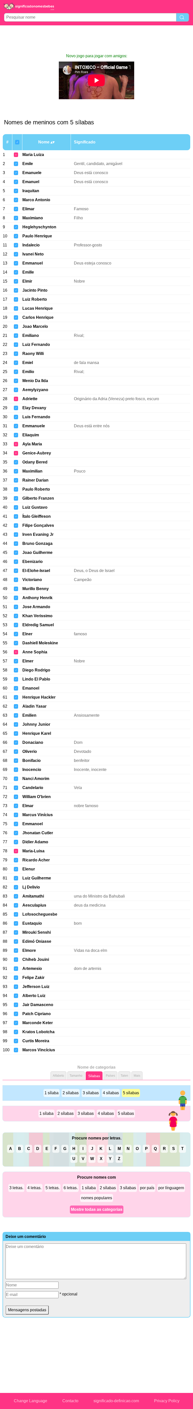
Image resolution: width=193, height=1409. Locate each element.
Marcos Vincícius (38, 1050)
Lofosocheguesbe (39, 914)
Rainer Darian (35, 480)
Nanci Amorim (35, 778)
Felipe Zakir (33, 977)
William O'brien (36, 797)
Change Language (30, 1401)
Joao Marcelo (35, 326)
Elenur (28, 869)
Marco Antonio (36, 200)
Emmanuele (33, 426)
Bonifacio (31, 760)
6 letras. (71, 1188)
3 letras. (16, 1188)
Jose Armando (36, 607)
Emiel (27, 362)
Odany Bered (34, 462)
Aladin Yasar (34, 706)
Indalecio (31, 245)
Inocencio (31, 769)
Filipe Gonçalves (38, 525)
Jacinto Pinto (34, 290)
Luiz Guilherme (36, 878)
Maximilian (32, 471)
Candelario (32, 788)
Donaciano (32, 742)
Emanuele (31, 173)
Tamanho (76, 1075)
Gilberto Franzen (38, 498)
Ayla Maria (32, 444)
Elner (27, 634)
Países (110, 1075)
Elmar (27, 806)
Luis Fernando (36, 417)
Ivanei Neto (33, 254)
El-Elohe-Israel (36, 570)
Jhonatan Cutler (37, 833)
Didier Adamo (35, 842)
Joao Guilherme (37, 552)
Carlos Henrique (38, 317)
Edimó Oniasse (36, 941)
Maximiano (32, 218)
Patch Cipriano (36, 1014)
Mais (137, 1075)
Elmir (27, 281)
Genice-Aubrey (36, 453)
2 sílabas (71, 1093)
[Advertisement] (96, 39)
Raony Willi (33, 353)
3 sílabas (91, 1093)
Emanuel (30, 182)
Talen (124, 1075)
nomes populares (96, 1198)
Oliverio (29, 751)
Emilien (29, 715)
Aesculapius (34, 905)
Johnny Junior (36, 724)
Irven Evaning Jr (38, 534)
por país (147, 1188)
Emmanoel (32, 824)
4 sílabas (111, 1093)
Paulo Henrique (37, 236)
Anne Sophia (34, 652)
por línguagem (171, 1188)
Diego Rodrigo (36, 670)
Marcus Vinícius (37, 815)
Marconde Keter (37, 1023)
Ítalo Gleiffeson (36, 516)
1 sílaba (51, 1093)
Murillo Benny (35, 589)
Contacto (70, 1401)
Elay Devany (34, 408)
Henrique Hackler (39, 697)
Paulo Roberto (36, 489)
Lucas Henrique (37, 308)
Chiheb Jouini (35, 959)
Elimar (28, 209)
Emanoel (30, 688)
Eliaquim (30, 435)
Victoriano (32, 580)
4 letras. (34, 1188)
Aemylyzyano (35, 390)
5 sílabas (131, 1093)
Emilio (28, 372)
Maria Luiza (33, 154)
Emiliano (30, 335)
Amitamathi (33, 896)
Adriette (29, 399)
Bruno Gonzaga (37, 543)
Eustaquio (32, 923)
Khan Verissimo (37, 616)
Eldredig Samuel (38, 625)
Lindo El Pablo (36, 679)
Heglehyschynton (39, 227)
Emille (28, 272)
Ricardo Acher (36, 860)
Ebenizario (32, 561)
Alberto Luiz (33, 996)
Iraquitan (30, 191)
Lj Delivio (31, 887)
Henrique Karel (36, 733)
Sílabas (94, 1076)
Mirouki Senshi (36, 932)
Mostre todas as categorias (96, 1209)
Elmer (27, 661)
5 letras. (52, 1188)
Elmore (29, 950)
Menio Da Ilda (35, 381)
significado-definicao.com (116, 1401)
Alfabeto (58, 1075)
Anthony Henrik (37, 598)
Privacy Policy (166, 1401)
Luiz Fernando (36, 344)
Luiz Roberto (34, 299)
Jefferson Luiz (36, 986)
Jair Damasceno (37, 1005)
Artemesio (32, 968)
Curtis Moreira (35, 1041)
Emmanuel (32, 263)
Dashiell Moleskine (40, 643)
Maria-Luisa (33, 851)
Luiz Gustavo (34, 507)
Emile (27, 164)
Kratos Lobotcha (38, 1032)
